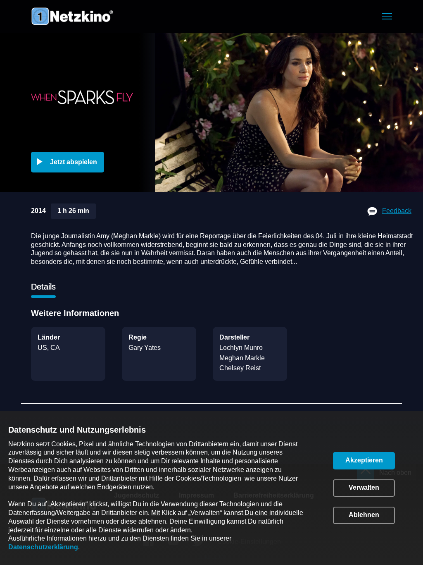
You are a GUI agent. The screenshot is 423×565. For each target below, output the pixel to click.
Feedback (396, 210)
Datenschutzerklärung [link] (43, 547)
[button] (387, 16)
